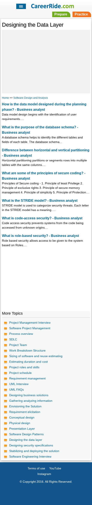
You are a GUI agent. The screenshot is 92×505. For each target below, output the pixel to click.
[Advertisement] (46, 61)
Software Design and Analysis (30, 97)
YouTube (55, 468)
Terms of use (36, 468)
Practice (81, 14)
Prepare (60, 14)
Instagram (44, 474)
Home (5, 97)
